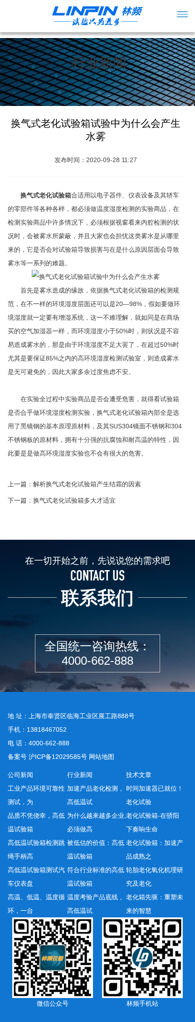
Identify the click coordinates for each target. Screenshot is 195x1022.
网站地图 (101, 756)
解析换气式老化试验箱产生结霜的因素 (87, 484)
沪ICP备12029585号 (58, 756)
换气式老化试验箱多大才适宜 (74, 500)
